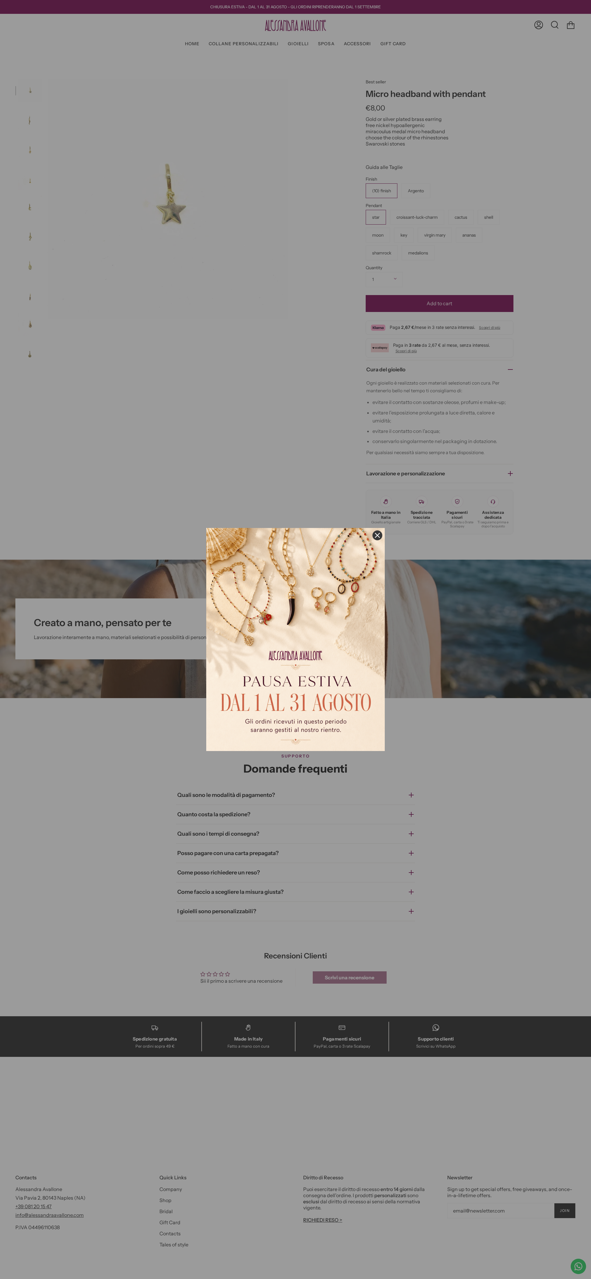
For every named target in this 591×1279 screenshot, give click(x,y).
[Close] (377, 535)
